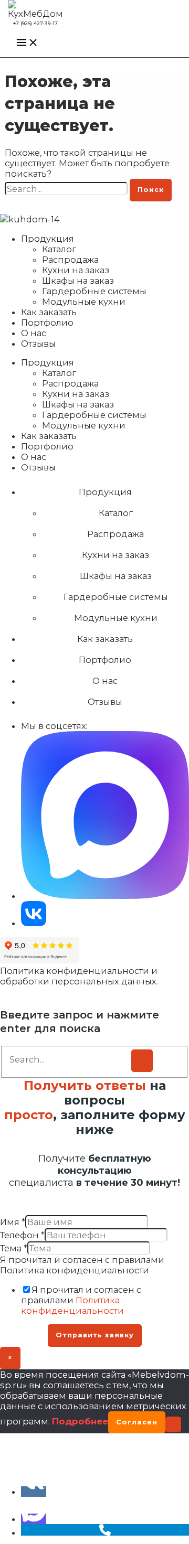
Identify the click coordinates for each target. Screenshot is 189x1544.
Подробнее (80, 1421)
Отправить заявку (95, 1335)
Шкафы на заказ (78, 280)
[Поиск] (142, 1060)
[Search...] (69, 1059)
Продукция (47, 238)
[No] (173, 1424)
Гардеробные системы (94, 291)
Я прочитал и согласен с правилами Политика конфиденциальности (82, 1265)
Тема (13, 1248)
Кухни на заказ (75, 270)
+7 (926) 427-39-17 (35, 23)
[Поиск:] (67, 189)
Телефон (22, 1235)
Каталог (59, 249)
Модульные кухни (83, 301)
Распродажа (70, 259)
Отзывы (38, 343)
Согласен (137, 1422)
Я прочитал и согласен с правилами (81, 1300)
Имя (12, 1222)
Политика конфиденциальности (72, 1305)
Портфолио (47, 322)
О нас (33, 333)
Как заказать (49, 312)
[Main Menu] (27, 43)
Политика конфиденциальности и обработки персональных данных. (79, 976)
